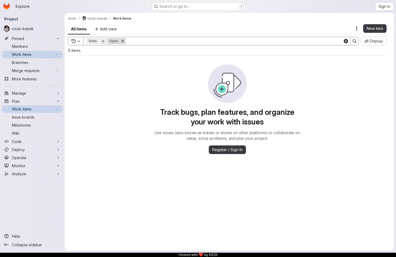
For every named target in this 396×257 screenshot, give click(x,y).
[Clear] (346, 41)
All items (79, 29)
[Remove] (122, 41)
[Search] (354, 41)
